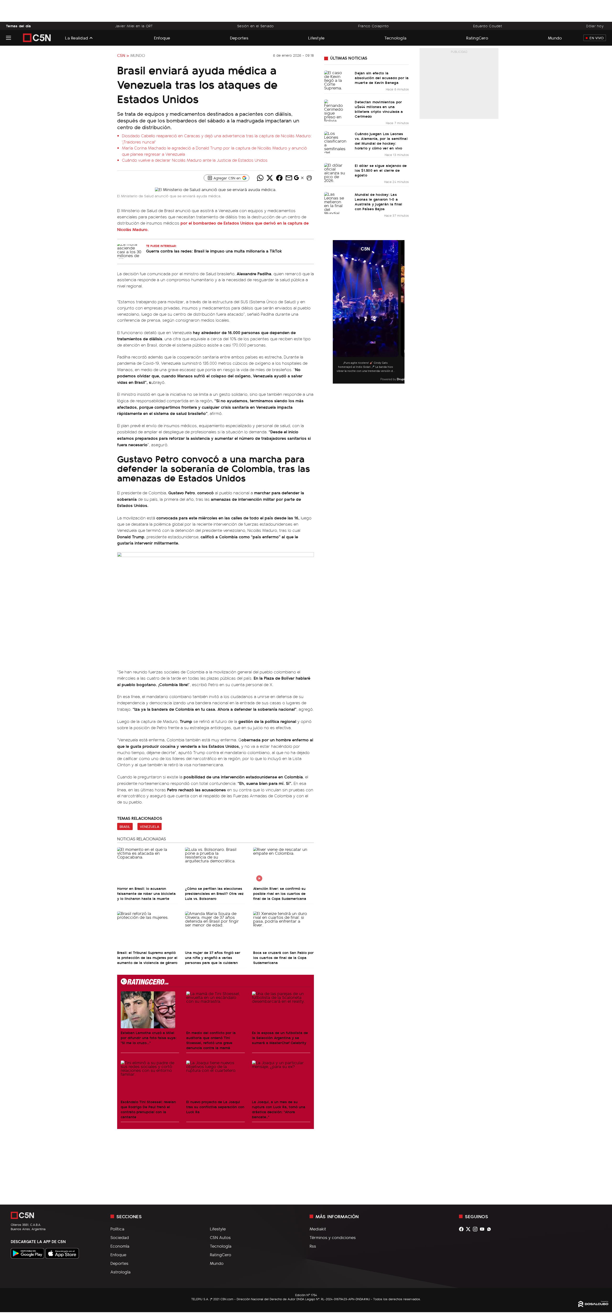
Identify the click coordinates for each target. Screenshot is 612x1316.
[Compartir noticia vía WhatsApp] (260, 178)
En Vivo (597, 37)
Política (117, 1229)
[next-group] (401, 312)
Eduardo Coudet (487, 25)
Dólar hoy (595, 25)
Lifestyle (316, 38)
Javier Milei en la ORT (134, 25)
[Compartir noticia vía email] (289, 178)
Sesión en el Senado (255, 25)
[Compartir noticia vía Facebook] (279, 178)
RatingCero (477, 38)
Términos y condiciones (333, 1237)
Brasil (125, 826)
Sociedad (119, 1237)
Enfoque (162, 38)
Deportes (239, 38)
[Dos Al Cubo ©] (593, 1305)
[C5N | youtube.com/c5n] (483, 1229)
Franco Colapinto (373, 25)
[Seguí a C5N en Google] (296, 179)
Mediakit (318, 1229)
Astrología (120, 1272)
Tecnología (395, 38)
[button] (309, 178)
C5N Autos (220, 1237)
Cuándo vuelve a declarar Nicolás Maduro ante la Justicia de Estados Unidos (195, 160)
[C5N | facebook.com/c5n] (462, 1229)
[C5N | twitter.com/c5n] (469, 1229)
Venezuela (149, 826)
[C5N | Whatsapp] (490, 1229)
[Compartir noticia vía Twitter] (269, 178)
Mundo (555, 38)
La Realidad (76, 38)
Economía (119, 1246)
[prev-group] (336, 312)
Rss (313, 1246)
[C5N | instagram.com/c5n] (476, 1229)
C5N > (123, 55)
